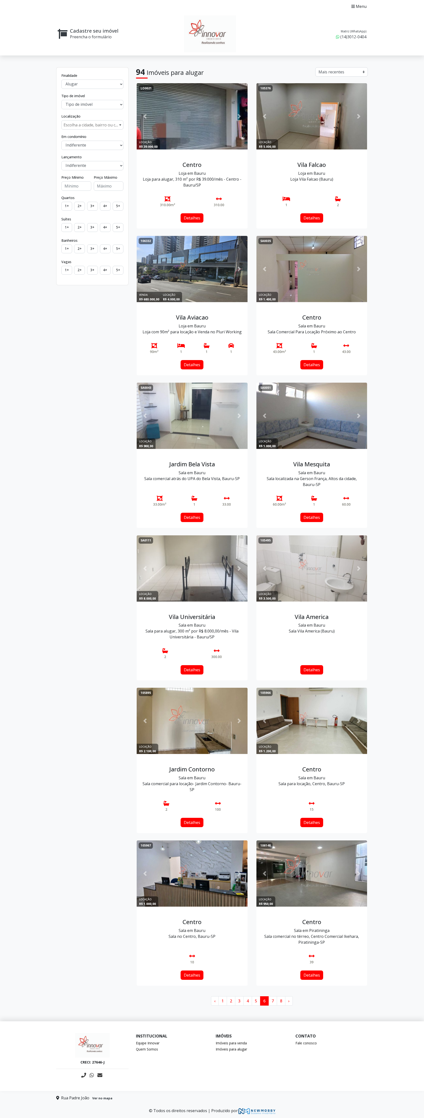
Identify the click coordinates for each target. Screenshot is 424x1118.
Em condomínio (73, 136)
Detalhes (192, 218)
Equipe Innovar (147, 1043)
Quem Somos (147, 1049)
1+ (67, 205)
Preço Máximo (105, 177)
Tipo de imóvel (73, 96)
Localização (70, 116)
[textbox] (92, 125)
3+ (92, 205)
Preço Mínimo (72, 177)
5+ (118, 205)
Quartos (68, 197)
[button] (145, 116)
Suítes (66, 219)
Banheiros (69, 240)
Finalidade (69, 75)
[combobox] (92, 125)
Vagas (66, 261)
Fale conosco (306, 1043)
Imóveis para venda (231, 1043)
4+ (105, 205)
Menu (361, 6)
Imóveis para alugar (231, 1049)
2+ (80, 205)
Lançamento (71, 157)
